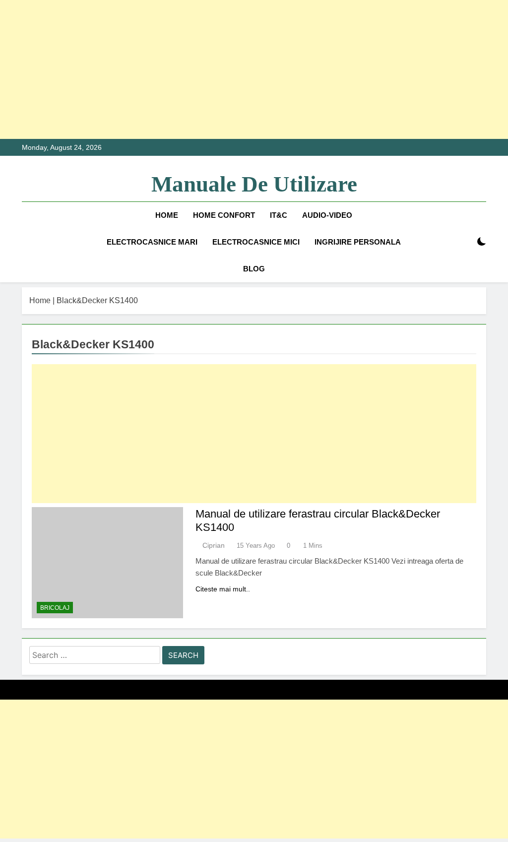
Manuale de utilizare (254, 184)
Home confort (224, 215)
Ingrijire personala (358, 242)
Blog (254, 268)
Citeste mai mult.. (222, 589)
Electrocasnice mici (256, 242)
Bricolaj (54, 607)
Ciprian (213, 545)
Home (166, 215)
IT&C (278, 215)
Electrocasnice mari (152, 242)
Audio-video (327, 215)
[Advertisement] (254, 69)
